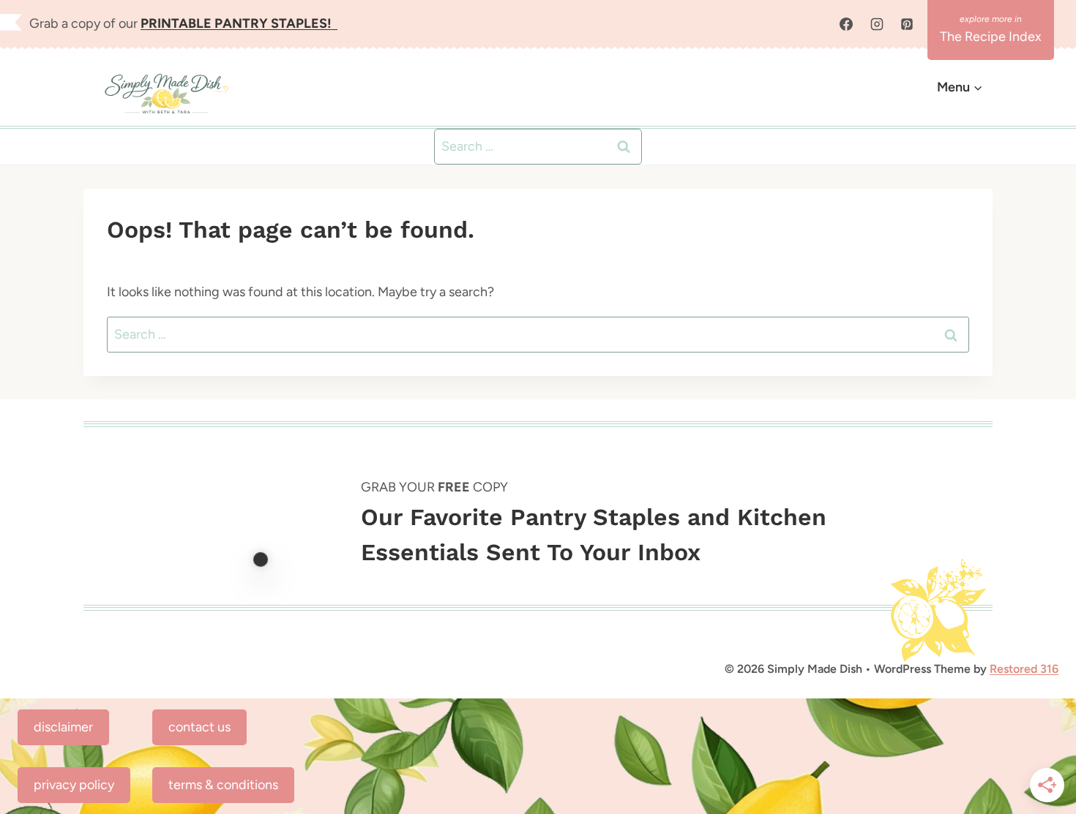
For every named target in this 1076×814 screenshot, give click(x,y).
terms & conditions (223, 785)
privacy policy (74, 785)
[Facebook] (846, 24)
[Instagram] (877, 24)
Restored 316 (1024, 669)
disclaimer (63, 727)
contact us (199, 727)
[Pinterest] (907, 24)
